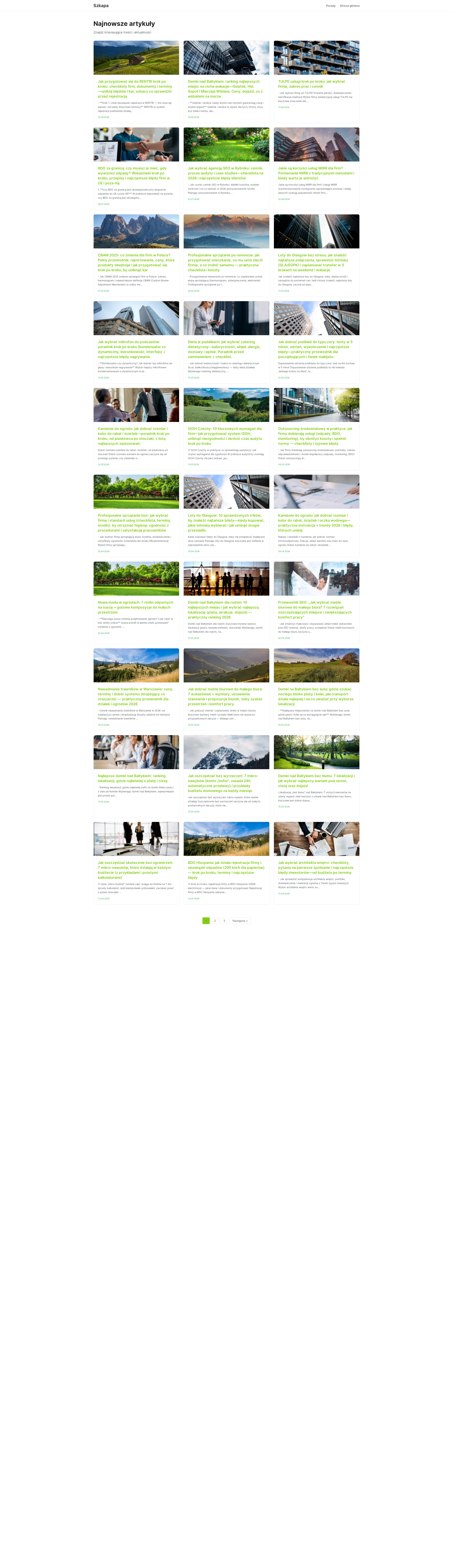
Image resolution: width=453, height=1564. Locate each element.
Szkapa (101, 5)
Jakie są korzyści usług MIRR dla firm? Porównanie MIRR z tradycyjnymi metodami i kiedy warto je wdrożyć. (316, 173)
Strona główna (350, 5)
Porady (331, 5)
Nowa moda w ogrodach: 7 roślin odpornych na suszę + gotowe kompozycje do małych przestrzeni (135, 607)
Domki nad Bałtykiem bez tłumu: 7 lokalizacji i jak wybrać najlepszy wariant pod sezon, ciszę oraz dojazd (316, 781)
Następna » (240, 920)
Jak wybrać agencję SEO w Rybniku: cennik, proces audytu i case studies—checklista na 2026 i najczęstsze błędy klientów (225, 173)
